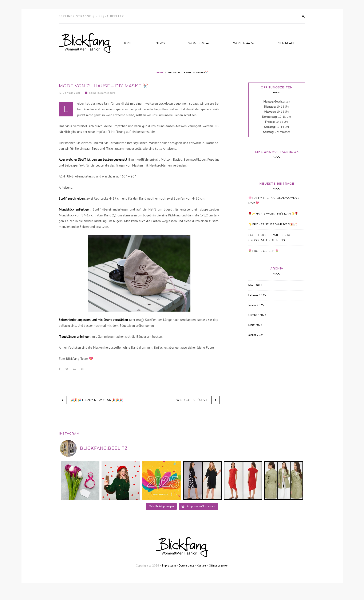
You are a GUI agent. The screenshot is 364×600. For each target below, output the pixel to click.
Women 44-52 (243, 42)
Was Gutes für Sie (192, 400)
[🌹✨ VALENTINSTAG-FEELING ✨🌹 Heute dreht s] (121, 480)
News (160, 42)
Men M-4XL (286, 42)
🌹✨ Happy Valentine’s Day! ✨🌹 (273, 213)
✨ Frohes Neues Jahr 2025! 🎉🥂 (272, 224)
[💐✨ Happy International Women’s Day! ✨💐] (80, 480)
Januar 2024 (256, 335)
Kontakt (201, 565)
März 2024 (255, 325)
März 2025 (255, 285)
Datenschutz (186, 565)
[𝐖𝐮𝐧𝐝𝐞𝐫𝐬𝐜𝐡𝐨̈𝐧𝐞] (283, 480)
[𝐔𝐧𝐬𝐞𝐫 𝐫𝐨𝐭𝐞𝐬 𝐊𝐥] (243, 480)
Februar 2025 (257, 295)
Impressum (169, 565)
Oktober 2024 (257, 315)
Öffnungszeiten (218, 565)
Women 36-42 (199, 42)
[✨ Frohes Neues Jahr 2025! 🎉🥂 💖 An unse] (161, 480)
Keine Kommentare (102, 93)
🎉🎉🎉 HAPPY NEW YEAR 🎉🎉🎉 (96, 400)
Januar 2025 (256, 305)
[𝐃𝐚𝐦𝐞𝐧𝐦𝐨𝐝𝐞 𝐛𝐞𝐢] (202, 480)
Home (127, 42)
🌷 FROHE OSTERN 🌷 (263, 250)
